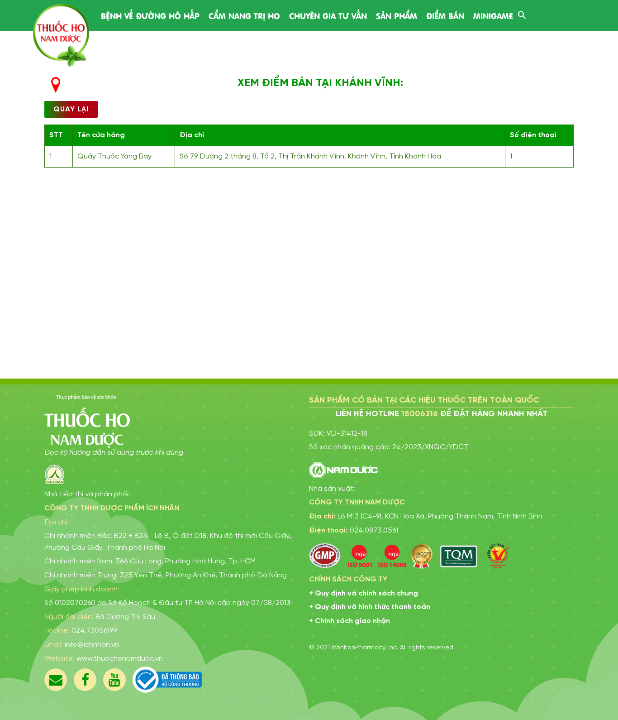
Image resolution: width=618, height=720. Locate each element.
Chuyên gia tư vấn (328, 15)
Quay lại (71, 109)
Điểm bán (445, 15)
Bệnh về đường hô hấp (150, 15)
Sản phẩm (396, 15)
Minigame (493, 15)
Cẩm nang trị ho (244, 15)
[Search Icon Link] (522, 14)
